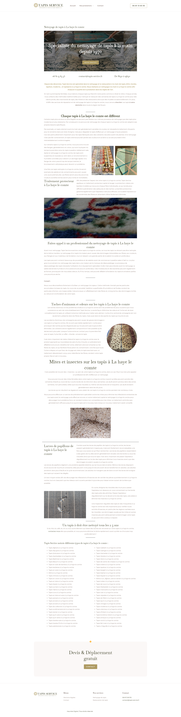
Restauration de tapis (100, 700)
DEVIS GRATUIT (90, 62)
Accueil (73, 6)
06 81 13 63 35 (59, 76)
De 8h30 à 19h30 (122, 76)
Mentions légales (69, 697)
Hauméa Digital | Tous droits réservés (80, 711)
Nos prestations (85, 6)
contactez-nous (54, 531)
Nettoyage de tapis (99, 697)
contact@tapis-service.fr (90, 76)
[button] (138, 6)
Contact (100, 6)
